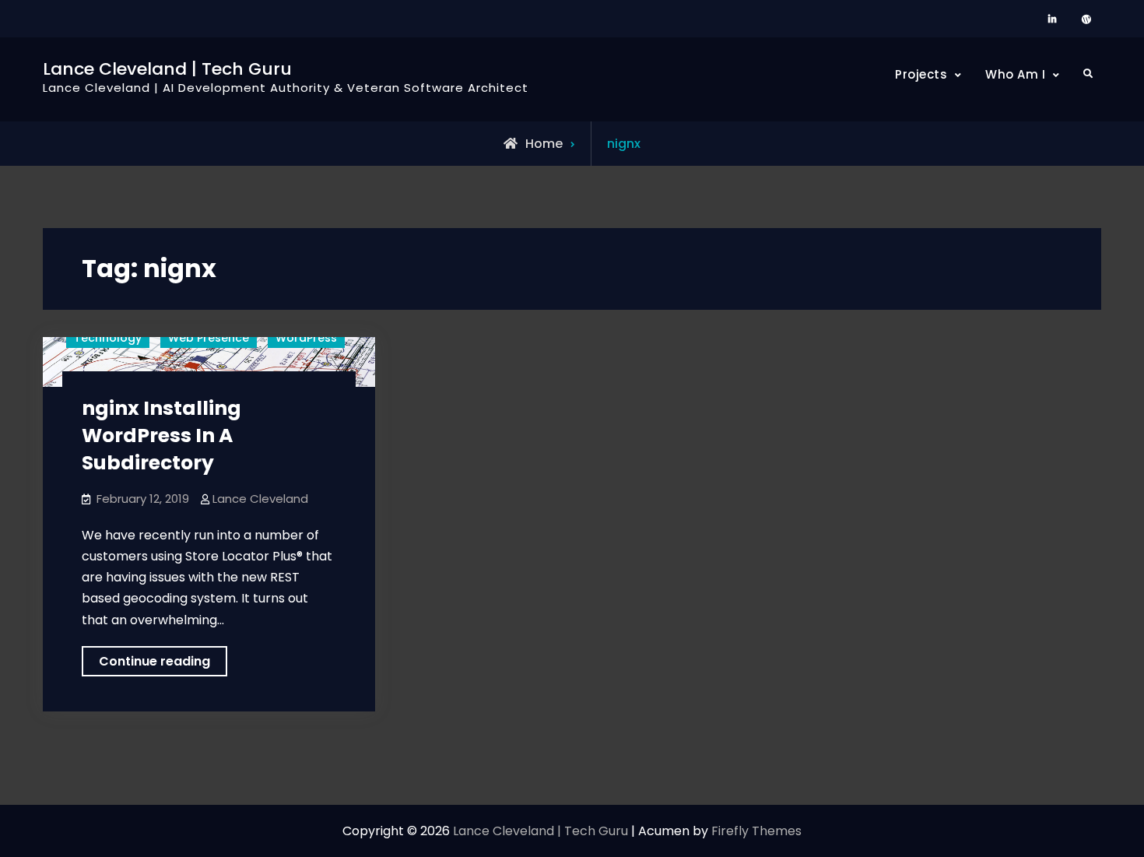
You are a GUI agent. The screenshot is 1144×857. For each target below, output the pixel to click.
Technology (108, 338)
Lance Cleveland (260, 498)
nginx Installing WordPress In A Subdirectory (161, 435)
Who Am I (1015, 74)
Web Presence (208, 338)
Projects (921, 74)
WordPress (306, 338)
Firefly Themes (756, 831)
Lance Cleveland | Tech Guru (167, 69)
